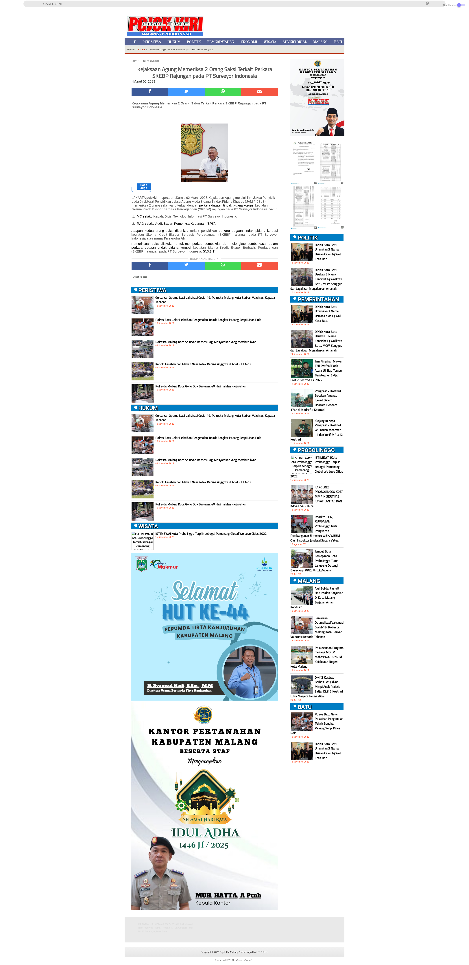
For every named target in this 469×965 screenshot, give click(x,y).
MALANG (320, 42)
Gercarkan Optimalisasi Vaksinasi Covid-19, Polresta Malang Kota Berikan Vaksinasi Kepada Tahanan (215, 299)
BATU (339, 42)
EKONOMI (249, 42)
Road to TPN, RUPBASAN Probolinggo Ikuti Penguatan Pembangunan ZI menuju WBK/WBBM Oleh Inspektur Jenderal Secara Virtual (315, 529)
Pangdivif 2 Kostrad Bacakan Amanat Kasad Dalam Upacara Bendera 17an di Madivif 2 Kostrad (315, 400)
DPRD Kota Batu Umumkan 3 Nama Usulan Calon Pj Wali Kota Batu (328, 252)
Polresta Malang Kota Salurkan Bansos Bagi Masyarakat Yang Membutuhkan (205, 342)
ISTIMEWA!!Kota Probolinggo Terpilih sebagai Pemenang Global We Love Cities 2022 (211, 533)
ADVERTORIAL (295, 42)
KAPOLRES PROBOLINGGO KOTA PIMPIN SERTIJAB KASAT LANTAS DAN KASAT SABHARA (316, 496)
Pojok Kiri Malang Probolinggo (236, 952)
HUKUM (173, 42)
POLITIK (194, 42)
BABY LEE (229, 960)
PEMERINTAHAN (220, 42)
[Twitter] (186, 92)
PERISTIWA (152, 42)
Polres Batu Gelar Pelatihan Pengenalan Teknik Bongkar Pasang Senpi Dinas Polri (208, 319)
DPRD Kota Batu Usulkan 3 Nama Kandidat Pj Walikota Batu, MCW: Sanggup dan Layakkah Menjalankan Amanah (316, 279)
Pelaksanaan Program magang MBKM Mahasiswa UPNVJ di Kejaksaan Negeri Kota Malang (317, 657)
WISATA (270, 42)
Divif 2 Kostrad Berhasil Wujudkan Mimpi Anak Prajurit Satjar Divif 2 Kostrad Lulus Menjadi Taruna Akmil (316, 687)
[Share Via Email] (259, 92)
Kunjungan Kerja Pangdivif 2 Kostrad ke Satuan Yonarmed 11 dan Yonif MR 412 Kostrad (316, 430)
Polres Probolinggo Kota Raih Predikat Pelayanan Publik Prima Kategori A (181, 50)
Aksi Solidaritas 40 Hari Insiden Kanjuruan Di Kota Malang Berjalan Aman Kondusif (316, 597)
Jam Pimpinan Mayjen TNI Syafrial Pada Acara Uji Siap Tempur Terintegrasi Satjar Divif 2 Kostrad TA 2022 (316, 370)
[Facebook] (150, 92)
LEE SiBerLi (262, 952)
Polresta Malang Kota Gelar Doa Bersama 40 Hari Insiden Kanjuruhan (200, 386)
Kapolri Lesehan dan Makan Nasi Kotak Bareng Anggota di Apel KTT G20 (203, 364)
